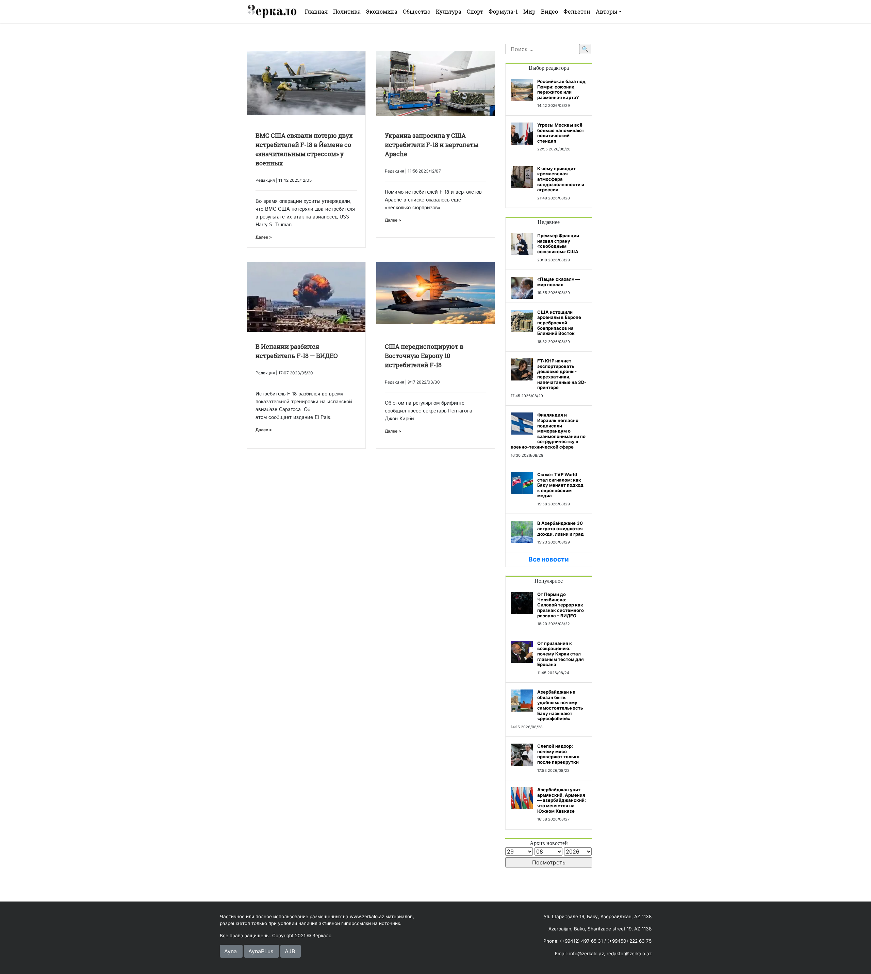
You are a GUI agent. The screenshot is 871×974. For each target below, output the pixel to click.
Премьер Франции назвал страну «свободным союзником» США (558, 243)
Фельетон (576, 11)
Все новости (548, 559)
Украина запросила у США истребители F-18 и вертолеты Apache (431, 144)
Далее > (264, 237)
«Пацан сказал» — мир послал (558, 281)
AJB (290, 951)
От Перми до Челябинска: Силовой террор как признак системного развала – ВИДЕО (560, 604)
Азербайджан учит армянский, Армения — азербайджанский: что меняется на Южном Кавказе (561, 800)
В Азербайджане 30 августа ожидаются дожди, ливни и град (560, 528)
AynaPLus (260, 951)
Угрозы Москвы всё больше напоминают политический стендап (560, 133)
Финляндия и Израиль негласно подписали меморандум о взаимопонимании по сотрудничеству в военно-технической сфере (548, 431)
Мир (529, 11)
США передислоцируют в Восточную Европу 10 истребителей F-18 (424, 355)
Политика (347, 11)
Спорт (475, 11)
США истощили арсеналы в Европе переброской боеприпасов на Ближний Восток (559, 322)
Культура (448, 11)
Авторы (607, 11)
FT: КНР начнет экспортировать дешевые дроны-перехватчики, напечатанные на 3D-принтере (561, 374)
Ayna (230, 951)
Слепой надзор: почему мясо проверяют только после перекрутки (558, 754)
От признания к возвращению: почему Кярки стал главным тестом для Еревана (560, 653)
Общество (416, 11)
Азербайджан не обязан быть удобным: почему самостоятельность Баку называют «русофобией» (560, 705)
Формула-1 (503, 11)
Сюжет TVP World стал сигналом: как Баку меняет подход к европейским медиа (560, 485)
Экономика (381, 11)
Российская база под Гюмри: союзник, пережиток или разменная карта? (561, 89)
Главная (316, 11)
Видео (549, 11)
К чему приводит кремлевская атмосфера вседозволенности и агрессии (560, 179)
